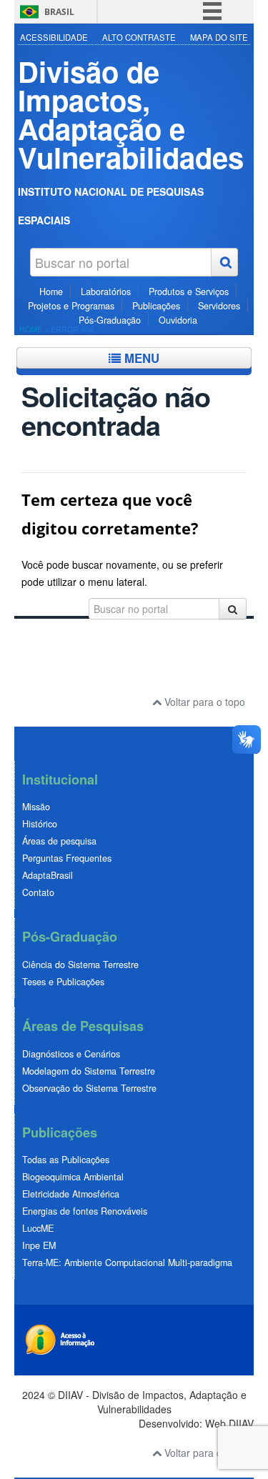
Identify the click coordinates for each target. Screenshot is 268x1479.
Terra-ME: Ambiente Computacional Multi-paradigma (127, 1262)
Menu (140, 358)
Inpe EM (39, 1245)
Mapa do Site (219, 37)
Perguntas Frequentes (66, 858)
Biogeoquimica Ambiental (73, 1176)
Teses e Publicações (63, 981)
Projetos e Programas (71, 305)
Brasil (59, 12)
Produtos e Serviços (189, 291)
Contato (38, 892)
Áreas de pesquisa (59, 841)
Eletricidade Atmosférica (70, 1193)
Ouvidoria (178, 320)
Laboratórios (106, 291)
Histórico (39, 823)
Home (51, 291)
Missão (36, 806)
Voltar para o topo (203, 701)
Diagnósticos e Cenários (71, 1053)
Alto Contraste (139, 37)
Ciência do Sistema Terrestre (80, 964)
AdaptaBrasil (47, 875)
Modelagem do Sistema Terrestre (88, 1071)
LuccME (38, 1228)
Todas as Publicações (65, 1159)
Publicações (156, 305)
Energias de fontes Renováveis (84, 1211)
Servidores (219, 305)
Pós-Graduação (110, 320)
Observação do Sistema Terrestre (89, 1088)
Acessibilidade (54, 37)
